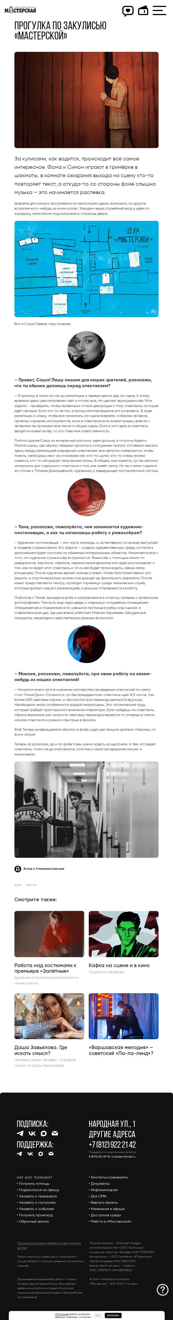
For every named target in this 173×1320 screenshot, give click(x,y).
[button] (162, 1290)
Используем (62, 1314)
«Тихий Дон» (33, 695)
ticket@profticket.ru (124, 1156)
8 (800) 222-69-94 (99, 1156)
